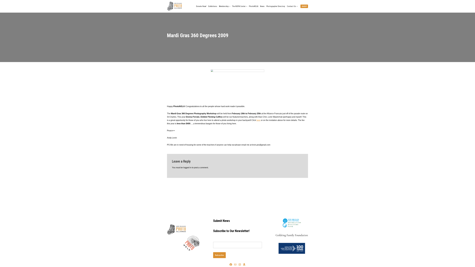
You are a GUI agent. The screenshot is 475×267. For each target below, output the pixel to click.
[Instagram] (239, 264)
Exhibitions (212, 6)
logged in (187, 168)
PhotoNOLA (253, 6)
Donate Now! (201, 6)
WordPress (189, 255)
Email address (219, 240)
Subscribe (219, 255)
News (262, 6)
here (258, 120)
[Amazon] (244, 264)
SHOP (304, 6)
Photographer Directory (275, 6)
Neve (169, 255)
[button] (229, 6)
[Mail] (235, 264)
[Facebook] (230, 264)
